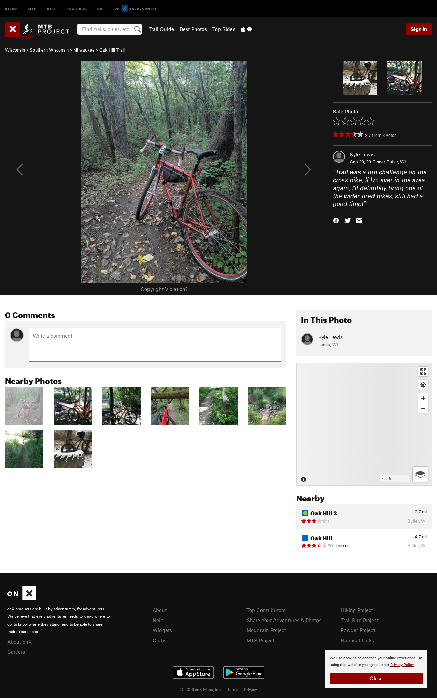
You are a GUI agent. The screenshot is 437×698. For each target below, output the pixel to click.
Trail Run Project (360, 620)
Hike (52, 8)
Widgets (162, 630)
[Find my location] (423, 385)
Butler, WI (396, 162)
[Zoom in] (423, 398)
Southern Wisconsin (49, 50)
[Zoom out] (423, 408)
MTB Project (260, 640)
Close (376, 678)
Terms (232, 689)
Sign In (419, 29)
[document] (376, 669)
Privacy (250, 689)
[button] (336, 220)
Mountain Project (266, 630)
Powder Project (358, 630)
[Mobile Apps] (246, 29)
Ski (100, 8)
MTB (32, 8)
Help (158, 620)
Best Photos (193, 29)
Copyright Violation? (164, 289)
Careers (16, 652)
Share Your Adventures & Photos (283, 620)
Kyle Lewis (362, 154)
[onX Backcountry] (136, 8)
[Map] (364, 424)
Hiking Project (357, 610)
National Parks (357, 640)
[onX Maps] (21, 598)
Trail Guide (161, 29)
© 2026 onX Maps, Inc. (201, 689)
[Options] (420, 474)
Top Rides (223, 29)
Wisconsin (15, 50)
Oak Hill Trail (112, 50)
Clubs (159, 640)
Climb (11, 8)
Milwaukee (84, 50)
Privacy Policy (402, 665)
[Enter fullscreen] (423, 371)
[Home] (40, 29)
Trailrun (77, 8)
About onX (19, 642)
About (160, 610)
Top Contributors (265, 610)
